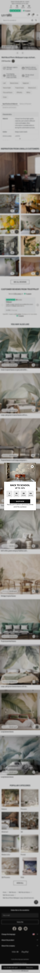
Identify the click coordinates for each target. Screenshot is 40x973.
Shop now (20, 501)
